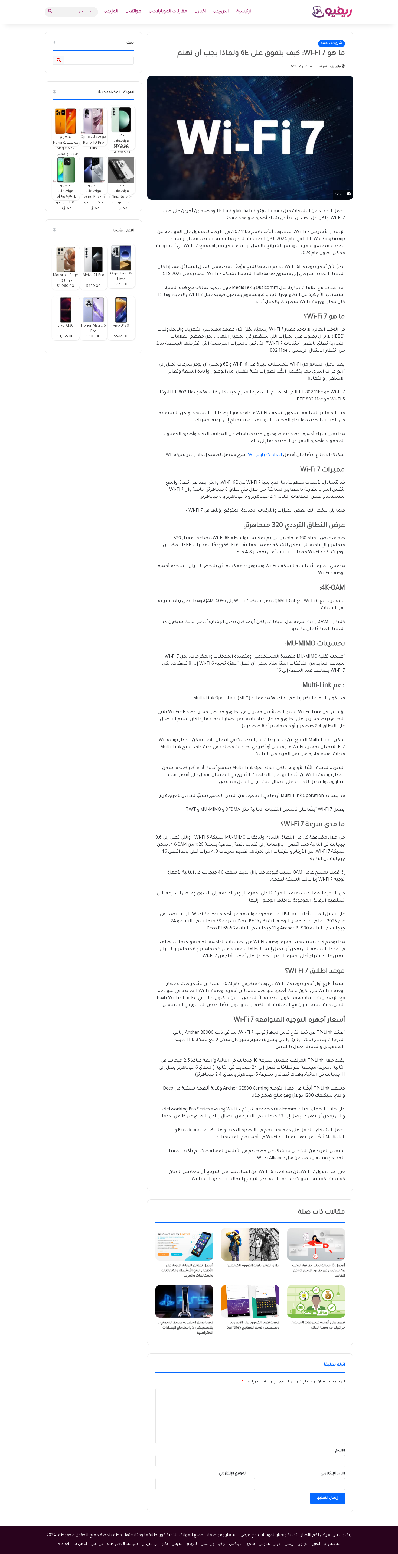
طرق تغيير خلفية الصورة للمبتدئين (253, 1266)
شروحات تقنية (331, 43)
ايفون (315, 1544)
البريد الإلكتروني (333, 1474)
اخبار (202, 11)
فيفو (251, 1544)
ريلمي (289, 1544)
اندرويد (223, 11)
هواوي (303, 1544)
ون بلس (207, 1544)
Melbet (64, 1544)
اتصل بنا (80, 1544)
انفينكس (236, 1544)
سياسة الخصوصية (122, 1544)
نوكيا (221, 1544)
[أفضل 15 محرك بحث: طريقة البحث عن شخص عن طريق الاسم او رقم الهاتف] (316, 1244)
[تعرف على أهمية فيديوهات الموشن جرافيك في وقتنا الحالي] (316, 1301)
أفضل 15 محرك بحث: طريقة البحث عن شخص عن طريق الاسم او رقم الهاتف (318, 1271)
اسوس (177, 1544)
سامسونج (332, 1544)
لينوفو (192, 1544)
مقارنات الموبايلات (169, 11)
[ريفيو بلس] (332, 11)
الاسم (340, 1451)
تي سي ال (150, 1544)
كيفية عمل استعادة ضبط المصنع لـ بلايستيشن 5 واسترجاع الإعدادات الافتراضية (185, 1328)
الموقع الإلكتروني (232, 1474)
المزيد (112, 11)
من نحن (97, 1544)
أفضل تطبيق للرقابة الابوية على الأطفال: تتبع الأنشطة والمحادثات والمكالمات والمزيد (187, 1271)
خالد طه (335, 67)
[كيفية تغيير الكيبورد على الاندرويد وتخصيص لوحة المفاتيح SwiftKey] (250, 1301)
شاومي (264, 1544)
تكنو (164, 1544)
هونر (277, 1544)
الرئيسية (244, 11)
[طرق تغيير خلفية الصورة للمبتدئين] (250, 1244)
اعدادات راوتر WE (265, 455)
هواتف (135, 11)
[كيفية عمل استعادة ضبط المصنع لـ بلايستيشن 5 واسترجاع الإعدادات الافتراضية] (184, 1301)
